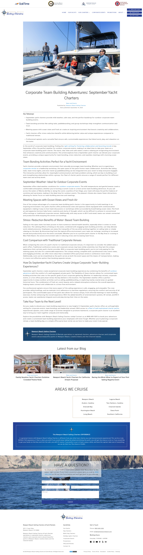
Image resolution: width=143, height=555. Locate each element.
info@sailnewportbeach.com (103, 531)
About (120, 12)
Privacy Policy (87, 551)
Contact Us (66, 546)
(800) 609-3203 (99, 528)
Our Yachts (72, 12)
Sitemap (117, 551)
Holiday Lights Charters (70, 536)
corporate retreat (29, 168)
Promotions (112, 12)
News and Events (71, 103)
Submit (70, 502)
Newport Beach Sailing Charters (76, 105)
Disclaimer (103, 551)
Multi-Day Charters (69, 533)
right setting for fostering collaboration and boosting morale (88, 146)
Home (64, 12)
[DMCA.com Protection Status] (73, 552)
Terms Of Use (95, 551)
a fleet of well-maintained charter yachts (103, 308)
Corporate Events (98, 12)
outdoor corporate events (70, 186)
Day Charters (67, 531)
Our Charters (83, 12)
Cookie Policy (110, 551)
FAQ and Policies (68, 543)
